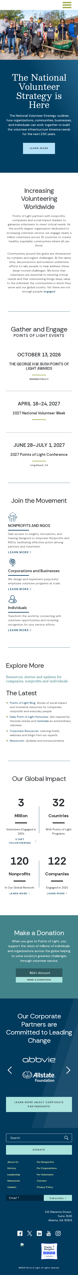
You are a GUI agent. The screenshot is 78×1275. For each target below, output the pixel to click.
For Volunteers (45, 1174)
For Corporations (47, 1168)
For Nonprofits (45, 1162)
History (11, 1168)
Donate (39, 1149)
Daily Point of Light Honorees (29, 717)
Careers (11, 1187)
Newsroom (17, 740)
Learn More (39, 148)
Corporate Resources (24, 731)
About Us (12, 1162)
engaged (49, 291)
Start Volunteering (20, 841)
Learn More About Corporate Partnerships (39, 1104)
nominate (43, 721)
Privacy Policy (45, 1187)
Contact (42, 1180)
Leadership (13, 1174)
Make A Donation (39, 979)
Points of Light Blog (22, 703)
